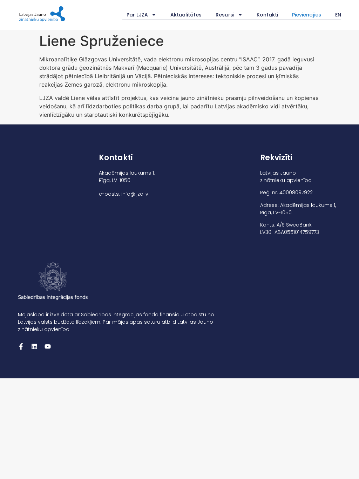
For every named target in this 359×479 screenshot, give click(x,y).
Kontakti (267, 14)
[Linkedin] (34, 346)
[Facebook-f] (21, 346)
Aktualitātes (186, 14)
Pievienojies (306, 14)
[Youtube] (48, 346)
